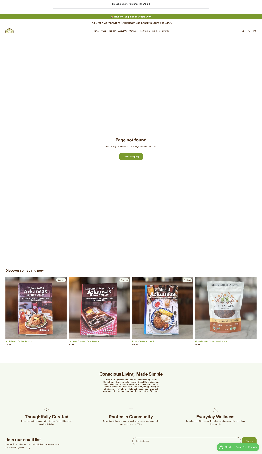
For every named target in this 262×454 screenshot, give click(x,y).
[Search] (243, 31)
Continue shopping (131, 156)
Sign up (249, 441)
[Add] (252, 334)
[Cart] (255, 31)
